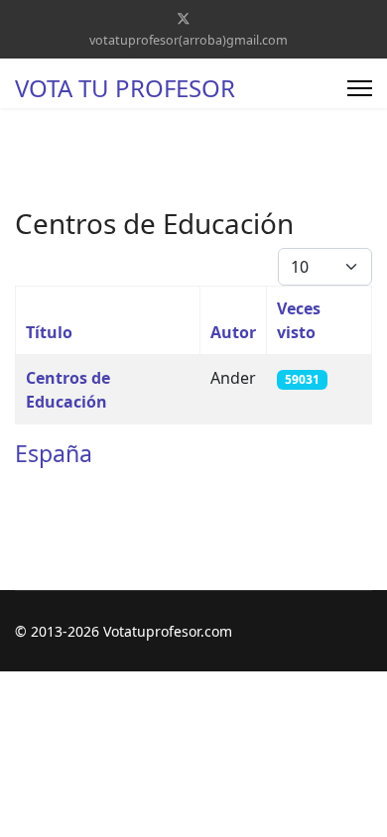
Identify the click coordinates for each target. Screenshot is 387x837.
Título (49, 332)
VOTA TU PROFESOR (125, 88)
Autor (233, 332)
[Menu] (359, 88)
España (53, 453)
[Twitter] (184, 18)
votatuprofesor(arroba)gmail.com (188, 40)
